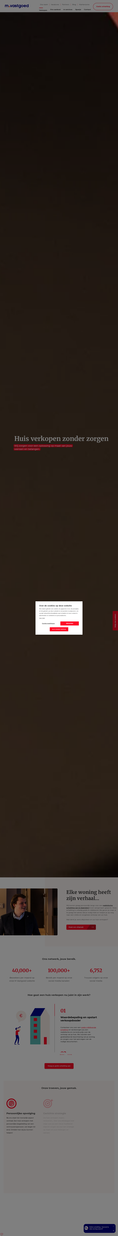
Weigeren (69, 623)
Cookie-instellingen (48, 623)
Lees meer (42, 618)
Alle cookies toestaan (59, 629)
